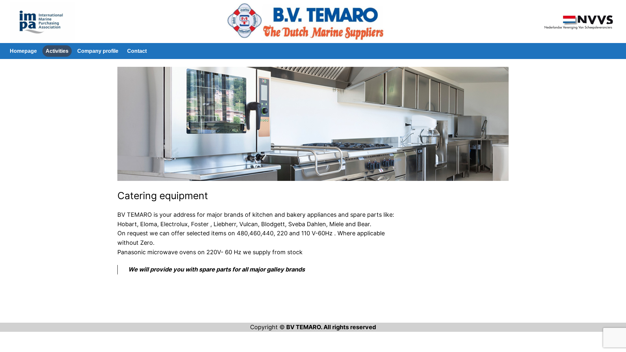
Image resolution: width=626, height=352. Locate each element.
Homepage (23, 51)
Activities (57, 51)
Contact (137, 51)
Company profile (97, 51)
